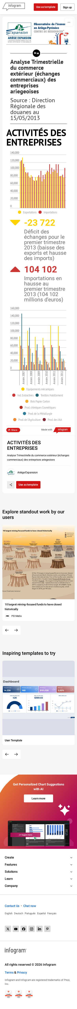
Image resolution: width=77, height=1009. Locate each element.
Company (11, 886)
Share (14, 430)
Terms (9, 972)
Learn (9, 879)
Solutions (11, 871)
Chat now (29, 906)
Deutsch (18, 913)
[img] (20, 185)
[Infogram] (13, 7)
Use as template (46, 6)
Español (41, 913)
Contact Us (12, 906)
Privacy (22, 972)
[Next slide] (16, 630)
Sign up (67, 7)
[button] (28, 212)
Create (9, 857)
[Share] (11, 485)
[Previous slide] (7, 630)
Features (11, 864)
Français (51, 913)
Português (30, 913)
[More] (69, 22)
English (8, 913)
